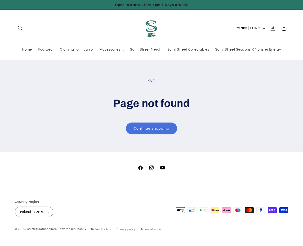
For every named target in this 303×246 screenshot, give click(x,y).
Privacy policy (126, 229)
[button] (20, 28)
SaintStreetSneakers (42, 229)
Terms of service (153, 229)
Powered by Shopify (72, 229)
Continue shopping (152, 128)
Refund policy (101, 229)
